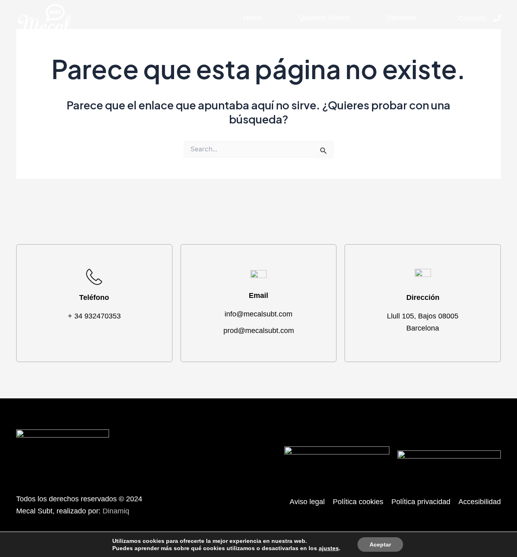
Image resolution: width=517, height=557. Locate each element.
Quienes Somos (324, 18)
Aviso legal (307, 502)
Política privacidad (420, 502)
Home (253, 18)
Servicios (401, 18)
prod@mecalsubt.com (258, 331)
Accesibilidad (479, 502)
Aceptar (380, 544)
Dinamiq (116, 511)
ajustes (329, 548)
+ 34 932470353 (94, 316)
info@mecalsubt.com (258, 314)
